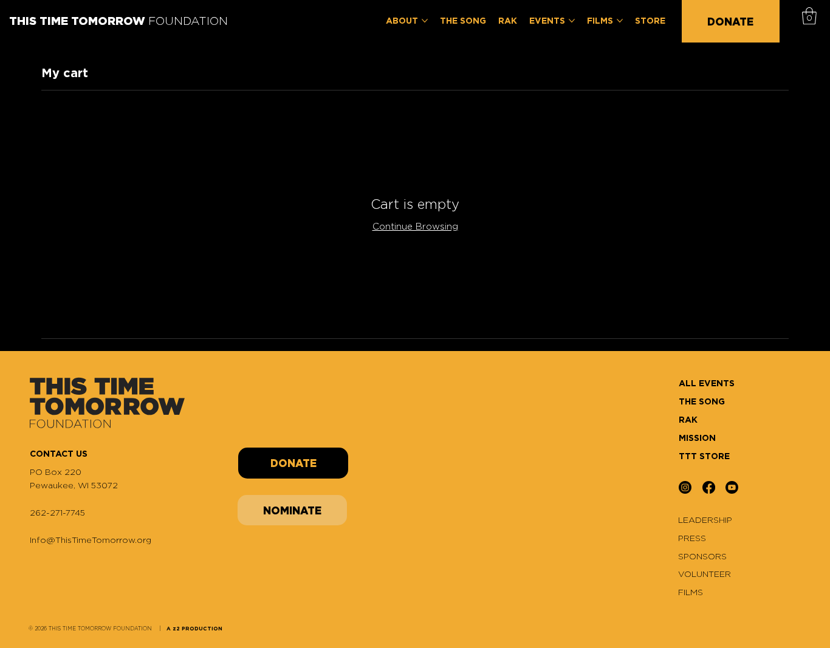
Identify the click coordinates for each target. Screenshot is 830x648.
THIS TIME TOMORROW (118, 21)
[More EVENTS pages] (572, 21)
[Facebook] (708, 487)
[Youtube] (731, 487)
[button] (809, 15)
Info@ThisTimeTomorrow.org (90, 539)
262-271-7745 (57, 512)
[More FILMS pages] (620, 21)
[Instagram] (685, 487)
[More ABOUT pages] (425, 21)
